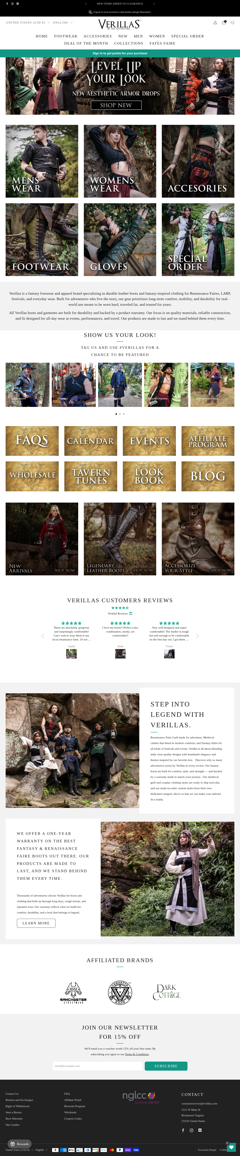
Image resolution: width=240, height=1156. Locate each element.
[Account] (215, 22)
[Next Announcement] (154, 3)
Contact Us (12, 1093)
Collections (128, 43)
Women (157, 36)
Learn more (36, 923)
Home (42, 36)
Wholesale (70, 1112)
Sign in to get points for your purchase (120, 53)
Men (138, 36)
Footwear (65, 36)
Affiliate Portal (72, 1099)
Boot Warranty (14, 1118)
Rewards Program (74, 1106)
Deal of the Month (86, 43)
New (123, 36)
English (60, 22)
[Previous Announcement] (85, 3)
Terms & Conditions (137, 1054)
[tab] (116, 414)
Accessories (98, 36)
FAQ (67, 1093)
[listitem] (120, 3)
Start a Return (14, 1112)
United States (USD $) (25, 22)
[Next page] (234, 384)
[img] (120, 608)
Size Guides (13, 1124)
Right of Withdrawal (17, 1106)
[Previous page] (5, 384)
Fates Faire (163, 43)
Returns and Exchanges (19, 1099)
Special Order (187, 36)
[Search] (232, 22)
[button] (43, 635)
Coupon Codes (73, 1118)
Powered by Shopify (207, 1150)
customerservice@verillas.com (199, 1103)
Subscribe (166, 1066)
